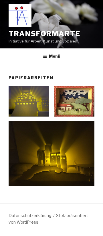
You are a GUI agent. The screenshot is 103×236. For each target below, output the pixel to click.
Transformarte (44, 34)
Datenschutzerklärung (30, 215)
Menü (54, 56)
